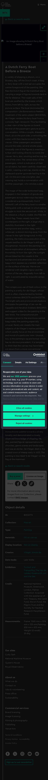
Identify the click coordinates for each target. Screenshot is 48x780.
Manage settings (22, 416)
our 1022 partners (19, 376)
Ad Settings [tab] (31, 362)
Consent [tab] (7, 362)
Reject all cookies (24, 423)
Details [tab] (18, 362)
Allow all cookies (24, 408)
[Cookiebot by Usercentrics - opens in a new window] (34, 355)
